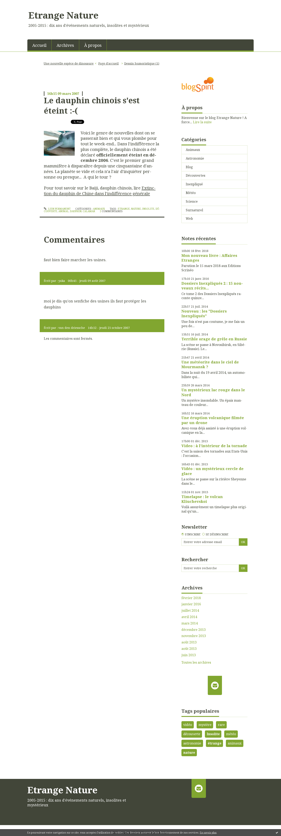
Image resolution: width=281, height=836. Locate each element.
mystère (205, 724)
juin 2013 (188, 655)
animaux (235, 743)
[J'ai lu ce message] (277, 832)
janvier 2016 (191, 604)
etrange (124, 208)
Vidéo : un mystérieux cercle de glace (212, 471)
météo (231, 734)
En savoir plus (208, 832)
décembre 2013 (193, 630)
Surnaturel (194, 210)
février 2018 (191, 598)
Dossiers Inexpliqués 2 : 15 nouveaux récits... (212, 285)
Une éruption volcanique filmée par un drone (212, 420)
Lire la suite (202, 122)
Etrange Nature (63, 15)
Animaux (99, 208)
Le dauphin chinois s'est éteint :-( (92, 105)
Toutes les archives (196, 662)
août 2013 (189, 642)
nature (136, 208)
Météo (191, 192)
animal (63, 211)
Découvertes (195, 175)
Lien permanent (59, 208)
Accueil (39, 45)
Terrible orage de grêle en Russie (214, 338)
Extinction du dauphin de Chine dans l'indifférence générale (100, 190)
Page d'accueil (108, 63)
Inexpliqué (194, 184)
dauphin (75, 211)
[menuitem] (39, 45)
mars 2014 (189, 623)
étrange (214, 743)
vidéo (187, 724)
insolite (148, 208)
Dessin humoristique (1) (141, 63)
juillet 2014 (190, 610)
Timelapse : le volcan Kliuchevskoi (202, 499)
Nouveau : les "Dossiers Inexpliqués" (204, 313)
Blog (189, 167)
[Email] (215, 685)
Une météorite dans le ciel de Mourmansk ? (210, 364)
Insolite (213, 734)
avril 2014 (189, 617)
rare (221, 724)
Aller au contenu (15, 3)
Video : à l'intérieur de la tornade (214, 445)
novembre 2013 (193, 636)
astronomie (192, 743)
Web (189, 218)
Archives (65, 45)
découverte (191, 734)
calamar (89, 211)
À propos (93, 45)
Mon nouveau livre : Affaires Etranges (209, 258)
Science (192, 201)
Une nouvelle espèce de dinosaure (69, 63)
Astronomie (195, 158)
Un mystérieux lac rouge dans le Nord (213, 392)
